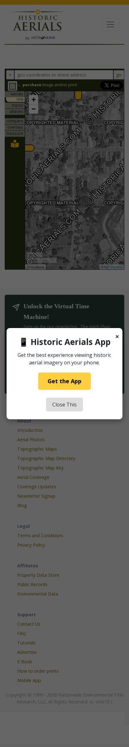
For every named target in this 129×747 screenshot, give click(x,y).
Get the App (64, 381)
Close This (64, 404)
